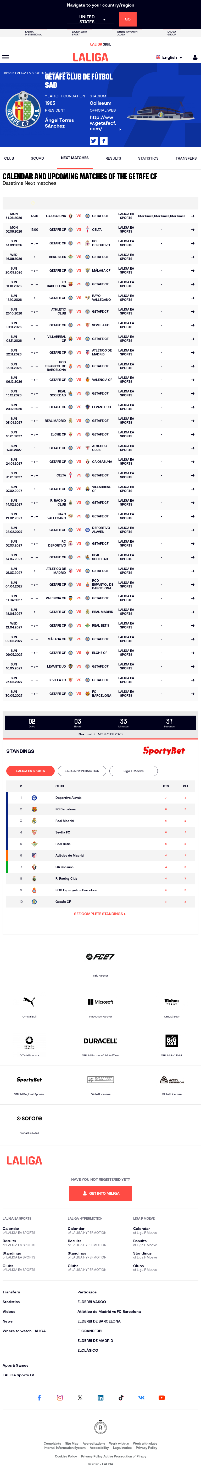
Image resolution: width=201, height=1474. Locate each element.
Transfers (186, 158)
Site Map (72, 1443)
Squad (37, 158)
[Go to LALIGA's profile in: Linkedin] (100, 1398)
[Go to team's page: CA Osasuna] (41, 867)
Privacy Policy (146, 1447)
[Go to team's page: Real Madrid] (41, 821)
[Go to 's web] (164, 751)
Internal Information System (65, 1447)
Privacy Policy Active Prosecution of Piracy (113, 1456)
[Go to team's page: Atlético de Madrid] (41, 855)
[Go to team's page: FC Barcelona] (41, 809)
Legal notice (122, 1447)
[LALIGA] (90, 57)
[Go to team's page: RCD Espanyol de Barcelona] (41, 890)
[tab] (30, 771)
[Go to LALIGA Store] (100, 44)
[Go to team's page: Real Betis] (41, 844)
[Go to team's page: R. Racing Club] (41, 879)
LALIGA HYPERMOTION (82, 771)
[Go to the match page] (192, 216)
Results (113, 158)
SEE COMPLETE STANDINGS (98, 914)
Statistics (148, 158)
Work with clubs (145, 1443)
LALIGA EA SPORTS (30, 771)
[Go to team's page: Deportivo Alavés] (41, 798)
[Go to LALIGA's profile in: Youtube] (161, 1398)
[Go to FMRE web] (100, 1427)
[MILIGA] (193, 57)
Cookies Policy (66, 1456)
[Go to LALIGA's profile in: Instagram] (59, 1398)
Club (9, 158)
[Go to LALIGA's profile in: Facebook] (39, 1398)
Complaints (52, 1443)
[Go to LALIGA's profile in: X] (94, 141)
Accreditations (94, 1443)
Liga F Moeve (134, 771)
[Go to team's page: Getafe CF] (41, 902)
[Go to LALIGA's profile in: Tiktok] (121, 1398)
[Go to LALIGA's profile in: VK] (141, 1398)
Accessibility (99, 1447)
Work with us (119, 1443)
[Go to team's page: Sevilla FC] (41, 832)
